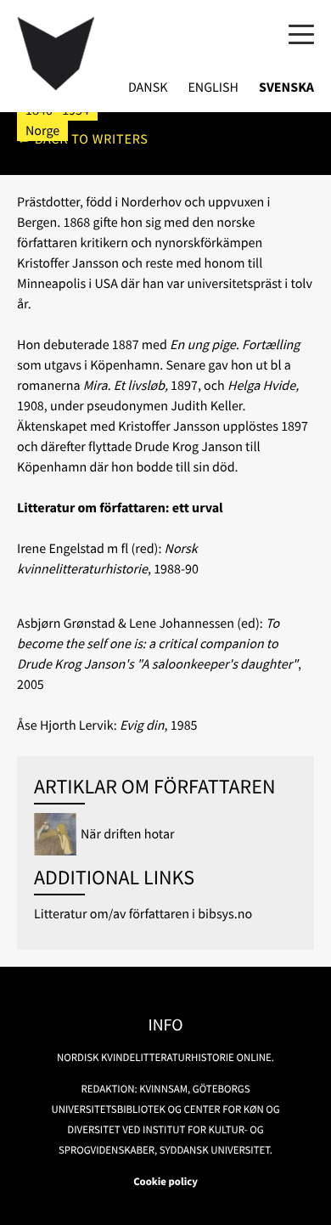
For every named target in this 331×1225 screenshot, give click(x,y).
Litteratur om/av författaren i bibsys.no (143, 914)
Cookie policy (165, 1181)
